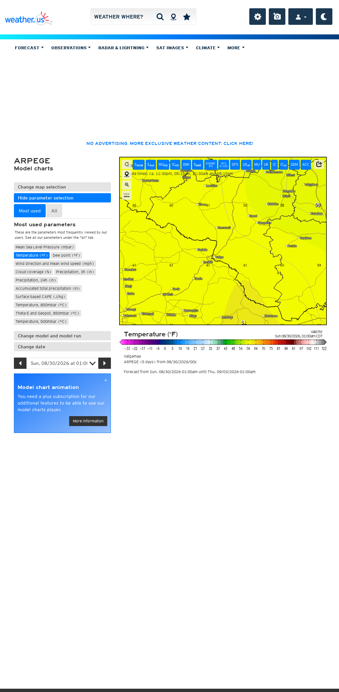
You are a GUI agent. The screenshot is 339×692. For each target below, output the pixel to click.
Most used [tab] (30, 210)
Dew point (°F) (66, 255)
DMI (186, 164)
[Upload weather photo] (277, 16)
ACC (305, 164)
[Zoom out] (127, 185)
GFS (235, 164)
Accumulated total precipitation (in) (48, 288)
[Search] (160, 16)
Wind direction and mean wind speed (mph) (55, 263)
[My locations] (187, 16)
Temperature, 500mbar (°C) (41, 321)
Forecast (28, 47)
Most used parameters (44, 225)
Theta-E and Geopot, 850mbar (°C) (47, 313)
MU (163, 164)
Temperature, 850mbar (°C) (41, 304)
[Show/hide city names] (127, 195)
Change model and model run (49, 335)
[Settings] (257, 16)
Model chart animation (48, 387)
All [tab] (54, 210)
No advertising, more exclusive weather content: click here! (169, 143)
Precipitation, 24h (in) (36, 280)
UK (266, 164)
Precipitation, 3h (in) (75, 271)
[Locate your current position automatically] (173, 16)
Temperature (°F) (32, 255)
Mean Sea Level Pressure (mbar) (45, 246)
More (234, 47)
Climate (206, 47)
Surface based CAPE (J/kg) (41, 296)
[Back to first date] (127, 164)
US (246, 164)
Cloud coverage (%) (33, 271)
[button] (319, 164)
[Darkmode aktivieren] (324, 16)
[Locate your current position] (127, 174)
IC (175, 164)
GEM (294, 164)
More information (88, 420)
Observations (69, 47)
